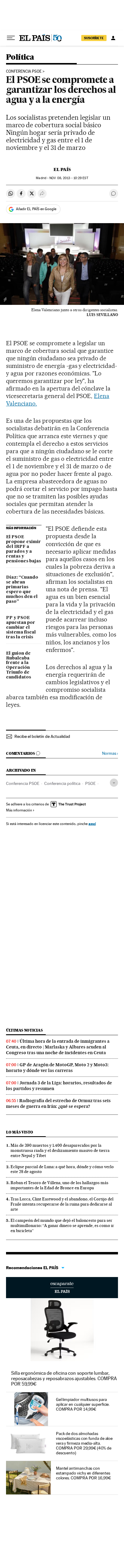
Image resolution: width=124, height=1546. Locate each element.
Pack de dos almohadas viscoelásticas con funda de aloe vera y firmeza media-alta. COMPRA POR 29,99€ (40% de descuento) (84, 1443)
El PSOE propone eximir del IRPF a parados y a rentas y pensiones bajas (23, 549)
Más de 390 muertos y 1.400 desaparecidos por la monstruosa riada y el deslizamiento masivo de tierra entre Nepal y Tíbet (60, 1150)
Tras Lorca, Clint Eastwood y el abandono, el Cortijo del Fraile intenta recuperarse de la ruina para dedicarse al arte (62, 1204)
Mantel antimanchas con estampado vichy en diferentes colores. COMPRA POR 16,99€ (83, 1473)
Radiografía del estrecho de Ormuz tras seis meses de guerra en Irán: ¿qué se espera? (58, 1103)
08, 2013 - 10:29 (68, 178)
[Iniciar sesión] (113, 38)
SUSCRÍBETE (94, 38)
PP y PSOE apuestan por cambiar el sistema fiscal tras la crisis (21, 627)
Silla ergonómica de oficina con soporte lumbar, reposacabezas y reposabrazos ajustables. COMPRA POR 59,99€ (64, 1378)
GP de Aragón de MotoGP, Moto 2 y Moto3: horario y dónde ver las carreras (57, 1067)
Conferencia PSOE (24, 71)
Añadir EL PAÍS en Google (36, 209)
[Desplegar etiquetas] (114, 783)
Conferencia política (62, 783)
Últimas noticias (24, 1030)
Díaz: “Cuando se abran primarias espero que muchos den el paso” (22, 589)
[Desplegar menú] (11, 38)
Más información (19, 810)
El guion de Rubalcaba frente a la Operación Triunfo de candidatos (18, 665)
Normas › (110, 753)
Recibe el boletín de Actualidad (42, 736)
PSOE (90, 783)
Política (20, 57)
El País (62, 169)
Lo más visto (19, 1132)
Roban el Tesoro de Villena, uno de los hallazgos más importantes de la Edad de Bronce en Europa (59, 1185)
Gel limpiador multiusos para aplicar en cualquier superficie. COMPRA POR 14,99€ (83, 1404)
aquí (92, 823)
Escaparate (62, 1287)
